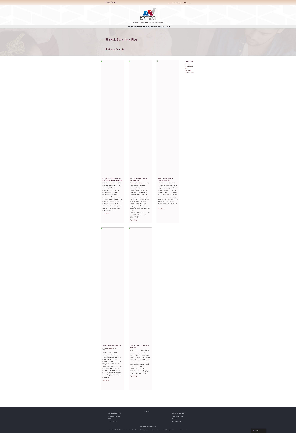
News (186, 68)
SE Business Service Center (152, 27)
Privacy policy (143, 426)
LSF (189, 2)
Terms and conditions (151, 426)
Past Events (188, 70)
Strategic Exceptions (175, 2)
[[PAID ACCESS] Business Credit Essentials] (140, 285)
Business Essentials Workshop (111, 345)
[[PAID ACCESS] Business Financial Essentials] (167, 118)
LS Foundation (165, 27)
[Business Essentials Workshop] (112, 285)
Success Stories (189, 72)
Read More (105, 213)
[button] (144, 411)
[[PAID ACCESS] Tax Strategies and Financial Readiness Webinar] (112, 118)
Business (187, 64)
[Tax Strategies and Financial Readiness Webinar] (140, 118)
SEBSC (184, 2)
